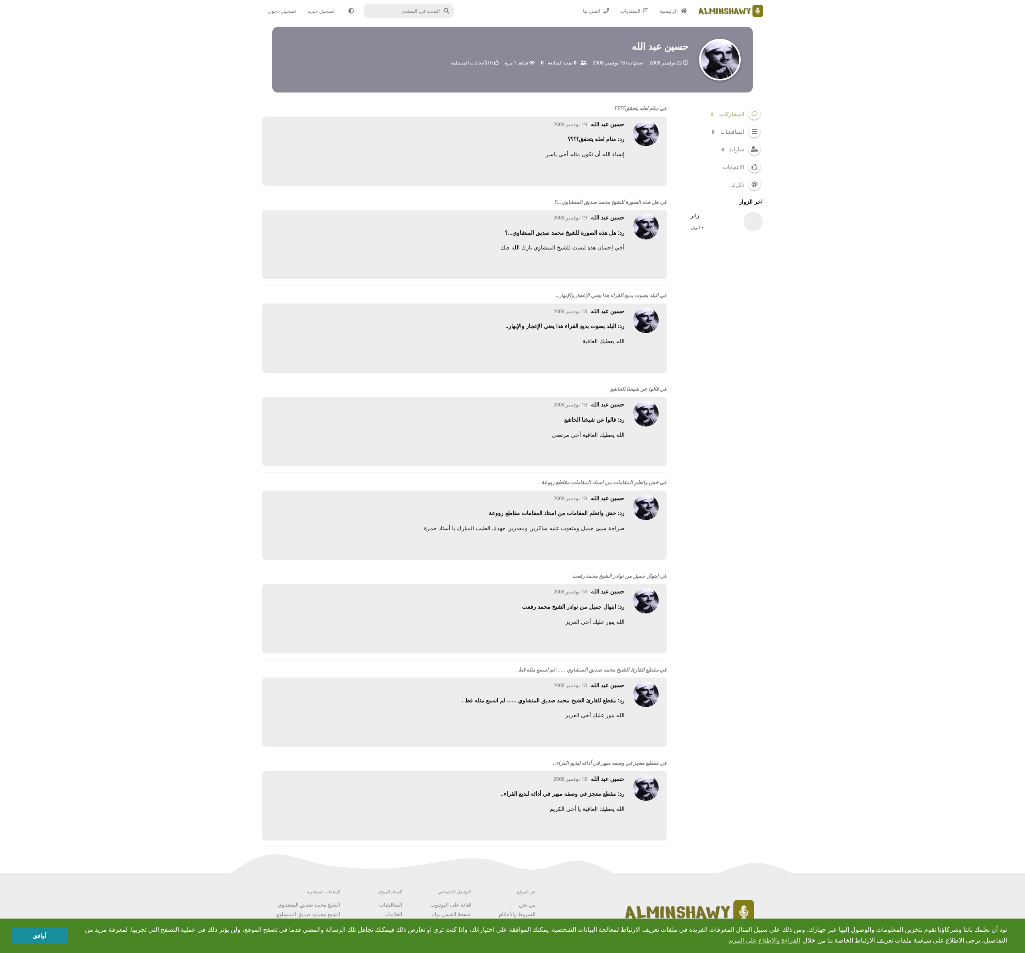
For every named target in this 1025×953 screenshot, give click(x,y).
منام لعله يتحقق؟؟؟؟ (636, 108)
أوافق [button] (39, 936)
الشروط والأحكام (517, 914)
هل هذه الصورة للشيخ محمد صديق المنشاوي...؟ (606, 201)
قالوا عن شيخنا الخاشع (634, 388)
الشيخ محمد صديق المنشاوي (309, 904)
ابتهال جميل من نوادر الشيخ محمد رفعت (615, 575)
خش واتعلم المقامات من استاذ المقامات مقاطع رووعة (600, 482)
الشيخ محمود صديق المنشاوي (307, 914)
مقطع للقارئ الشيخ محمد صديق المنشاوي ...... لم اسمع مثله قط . (587, 669)
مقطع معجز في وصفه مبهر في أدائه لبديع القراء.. (606, 762)
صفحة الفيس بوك (451, 914)
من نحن (527, 904)
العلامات (393, 914)
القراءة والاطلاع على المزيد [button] (764, 940)
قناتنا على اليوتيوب (450, 904)
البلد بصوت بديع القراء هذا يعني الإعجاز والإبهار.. (607, 295)
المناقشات (390, 904)
